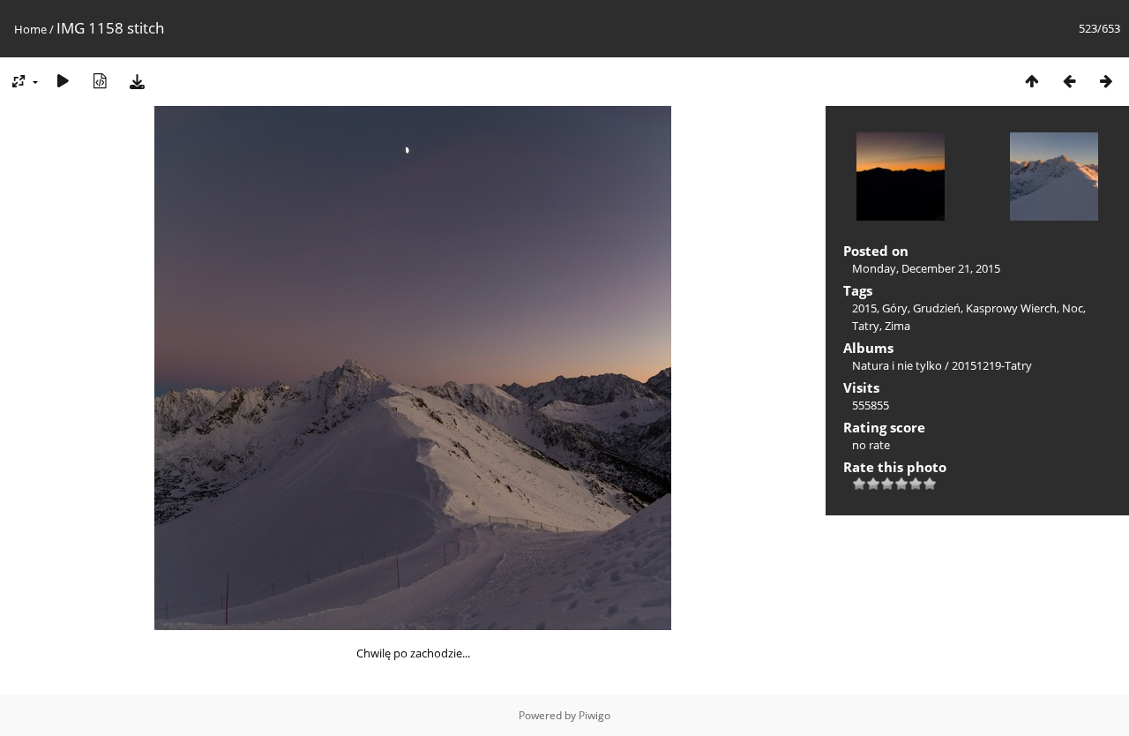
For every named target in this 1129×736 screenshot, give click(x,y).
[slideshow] (62, 81)
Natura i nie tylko (897, 365)
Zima (897, 326)
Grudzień (937, 308)
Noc (1072, 308)
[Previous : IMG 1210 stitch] (1069, 81)
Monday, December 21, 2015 (926, 268)
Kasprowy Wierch (1011, 308)
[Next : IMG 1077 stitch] (1106, 81)
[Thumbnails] (1031, 81)
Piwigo (594, 715)
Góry (895, 308)
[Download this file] (136, 81)
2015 (864, 308)
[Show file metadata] (99, 81)
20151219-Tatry (992, 365)
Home (30, 29)
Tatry (865, 326)
